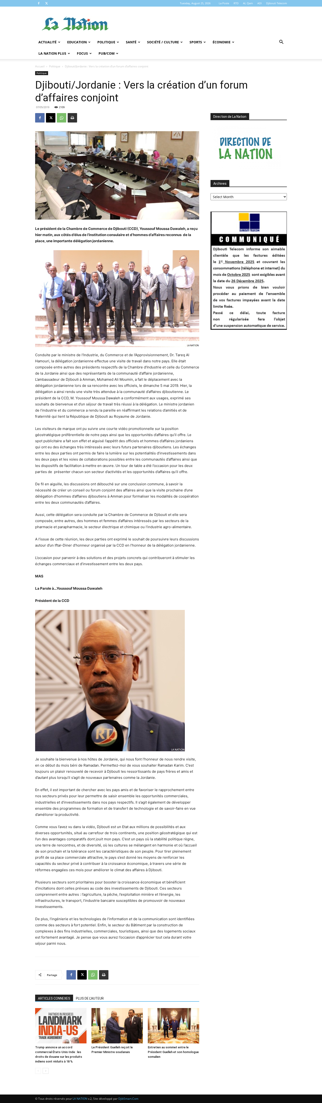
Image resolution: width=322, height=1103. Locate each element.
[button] (281, 42)
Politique (106, 42)
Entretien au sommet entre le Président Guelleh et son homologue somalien (173, 1052)
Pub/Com (107, 53)
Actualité (47, 42)
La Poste (224, 3)
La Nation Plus (52, 53)
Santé (131, 42)
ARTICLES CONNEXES (54, 998)
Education (77, 42)
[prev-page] (38, 1071)
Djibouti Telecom (276, 3)
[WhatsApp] (61, 118)
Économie (222, 42)
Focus (82, 53)
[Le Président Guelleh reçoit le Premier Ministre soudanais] (117, 1025)
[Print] (72, 118)
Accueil (40, 66)
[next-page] (46, 1071)
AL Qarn (248, 3)
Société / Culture (163, 42)
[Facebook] (38, 3)
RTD (236, 3)
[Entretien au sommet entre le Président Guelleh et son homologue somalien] (173, 1025)
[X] (46, 3)
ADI (259, 3)
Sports (196, 42)
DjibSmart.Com (128, 1099)
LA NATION (80, 1099)
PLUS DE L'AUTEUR (90, 998)
